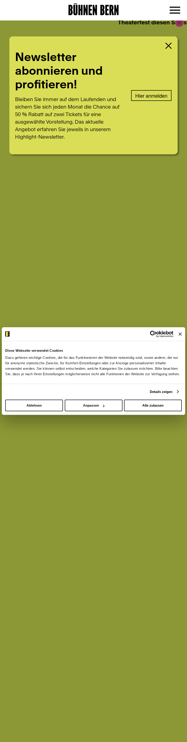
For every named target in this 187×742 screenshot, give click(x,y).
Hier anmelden (151, 95)
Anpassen (91, 405)
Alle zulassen (153, 405)
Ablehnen (34, 405)
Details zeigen (161, 392)
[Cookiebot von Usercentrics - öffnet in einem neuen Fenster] (153, 334)
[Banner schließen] (180, 334)
